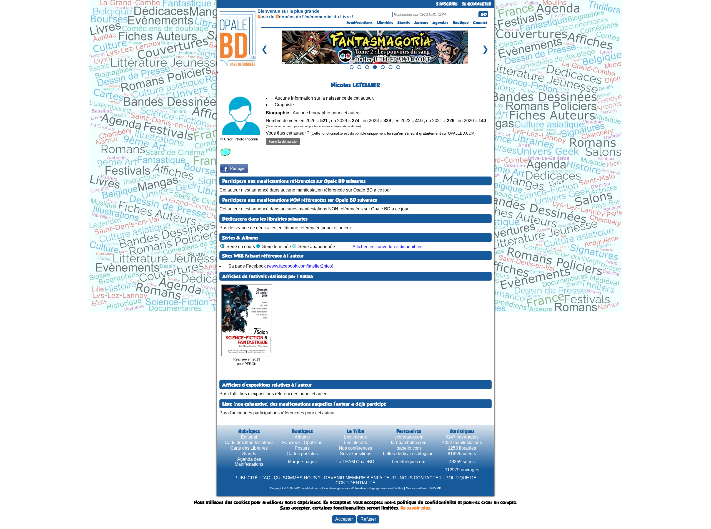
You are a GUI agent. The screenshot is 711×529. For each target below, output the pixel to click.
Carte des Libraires (249, 448)
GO (484, 14)
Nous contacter (421, 477)
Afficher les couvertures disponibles (387, 246)
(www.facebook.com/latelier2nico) (300, 266)
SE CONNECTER (476, 4)
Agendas (440, 23)
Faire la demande (283, 141)
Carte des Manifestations (249, 442)
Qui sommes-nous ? (297, 477)
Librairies (385, 23)
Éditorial (249, 437)
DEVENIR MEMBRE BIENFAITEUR (360, 477)
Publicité (246, 477)
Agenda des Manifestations (249, 462)
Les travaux (355, 437)
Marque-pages (302, 461)
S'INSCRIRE (446, 4)
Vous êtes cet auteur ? (370, 133)
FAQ (265, 477)
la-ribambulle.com (408, 442)
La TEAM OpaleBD (355, 461)
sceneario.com (408, 437)
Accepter (344, 519)
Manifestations (359, 23)
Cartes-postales (302, 453)
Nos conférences (355, 448)
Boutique (461, 23)
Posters (302, 448)
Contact (480, 23)
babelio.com (409, 448)
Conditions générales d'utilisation (344, 488)
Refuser (368, 519)
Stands (403, 23)
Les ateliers (355, 442)
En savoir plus (415, 508)
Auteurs (421, 23)
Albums (302, 437)
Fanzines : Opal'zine (302, 442)
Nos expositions (355, 453)
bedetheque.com (408, 461)
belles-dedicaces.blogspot (409, 453)
